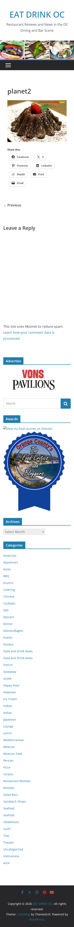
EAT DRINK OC (37, 14)
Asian (7, 569)
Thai (6, 836)
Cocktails (9, 603)
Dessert (8, 617)
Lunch (7, 733)
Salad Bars (10, 795)
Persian (8, 760)
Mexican (9, 747)
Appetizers (10, 562)
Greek (7, 678)
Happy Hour (11, 685)
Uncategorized (13, 849)
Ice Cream (10, 699)
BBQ (6, 576)
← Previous (12, 205)
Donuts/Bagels (13, 631)
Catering (9, 590)
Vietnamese (11, 856)
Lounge (8, 726)
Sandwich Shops (14, 801)
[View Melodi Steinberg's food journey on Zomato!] (27, 429)
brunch (8, 583)
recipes (8, 774)
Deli (6, 610)
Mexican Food (12, 754)
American (9, 555)
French (8, 665)
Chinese (8, 596)
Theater (8, 842)
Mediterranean (13, 740)
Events (7, 637)
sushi (7, 829)
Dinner (8, 624)
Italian (7, 713)
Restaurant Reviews (16, 781)
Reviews (8, 788)
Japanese (9, 719)
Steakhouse (11, 822)
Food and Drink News (18, 651)
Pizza (6, 767)
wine (6, 863)
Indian (7, 706)
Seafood (8, 808)
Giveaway (9, 672)
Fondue (8, 644)
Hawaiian (9, 692)
